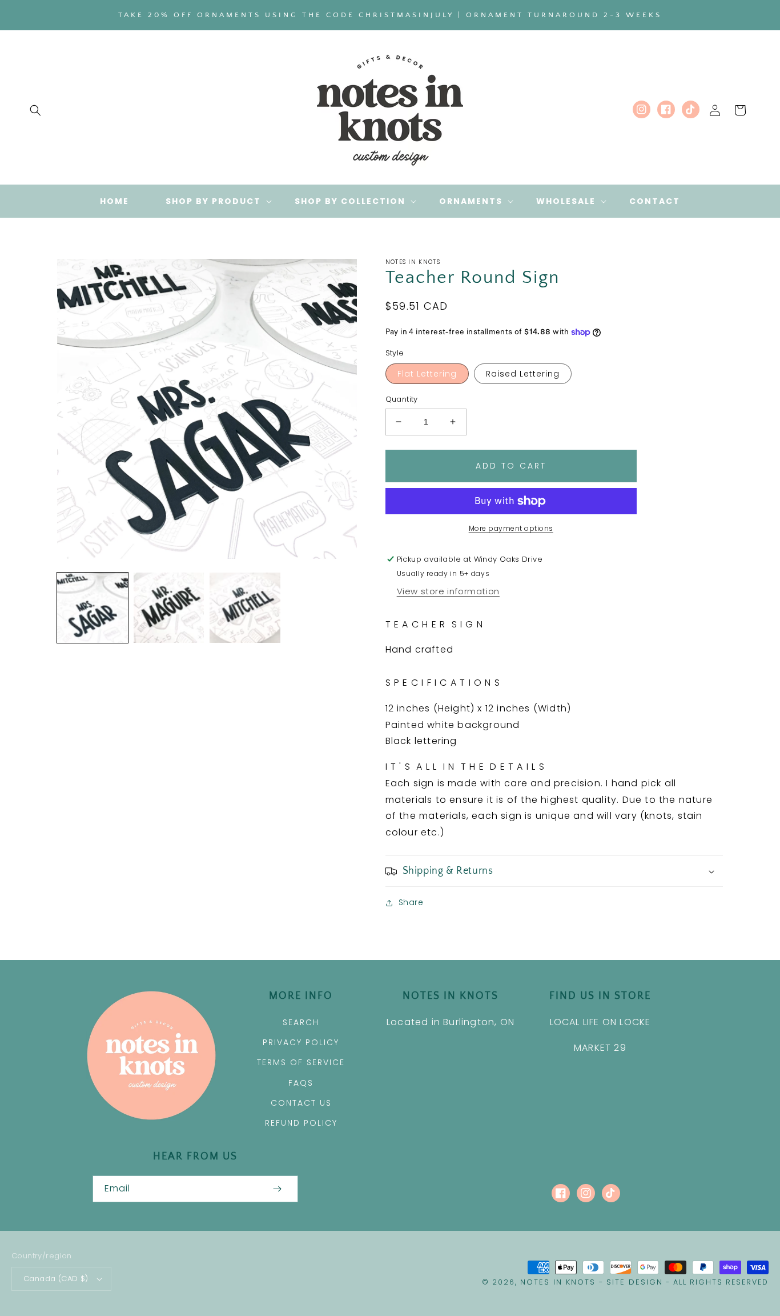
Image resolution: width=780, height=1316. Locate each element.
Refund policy (301, 1123)
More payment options (511, 528)
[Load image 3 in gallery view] (245, 608)
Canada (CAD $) (56, 1278)
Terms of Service (301, 1062)
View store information (448, 591)
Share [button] (411, 902)
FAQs (300, 1083)
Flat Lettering (427, 373)
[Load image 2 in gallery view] (169, 608)
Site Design (634, 1282)
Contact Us (301, 1103)
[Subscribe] (277, 1188)
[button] (35, 110)
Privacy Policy (301, 1042)
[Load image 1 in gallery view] (92, 608)
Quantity (401, 399)
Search (301, 1022)
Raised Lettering (523, 373)
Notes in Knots (558, 1282)
